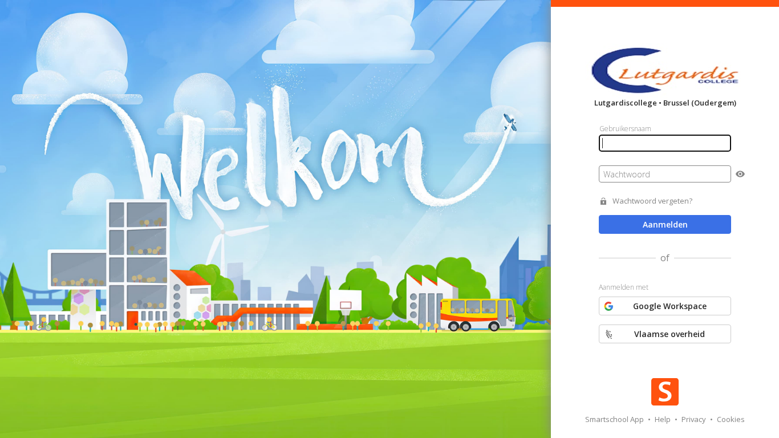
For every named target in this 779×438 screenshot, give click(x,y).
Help (663, 419)
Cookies (731, 419)
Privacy (694, 419)
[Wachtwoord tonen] (740, 174)
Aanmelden (665, 224)
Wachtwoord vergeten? (652, 201)
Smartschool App (615, 419)
